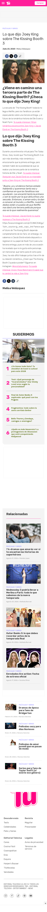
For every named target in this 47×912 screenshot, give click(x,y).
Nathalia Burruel (25, 601)
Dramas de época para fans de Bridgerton (29, 710)
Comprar (40, 3)
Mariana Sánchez (25, 717)
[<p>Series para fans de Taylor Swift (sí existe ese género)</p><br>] (10, 766)
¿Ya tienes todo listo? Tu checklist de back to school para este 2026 (24, 368)
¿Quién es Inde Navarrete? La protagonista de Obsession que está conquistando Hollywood (24, 433)
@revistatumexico (20, 266)
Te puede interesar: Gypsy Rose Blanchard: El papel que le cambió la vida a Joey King (23, 270)
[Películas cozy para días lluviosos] (10, 726)
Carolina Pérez (24, 680)
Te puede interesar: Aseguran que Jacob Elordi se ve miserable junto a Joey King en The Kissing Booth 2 (22, 177)
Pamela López (24, 558)
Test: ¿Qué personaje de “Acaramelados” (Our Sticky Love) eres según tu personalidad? (24, 383)
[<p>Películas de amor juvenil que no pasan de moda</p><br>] (10, 742)
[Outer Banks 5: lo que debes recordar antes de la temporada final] (23, 617)
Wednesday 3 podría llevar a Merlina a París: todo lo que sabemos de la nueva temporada (22, 593)
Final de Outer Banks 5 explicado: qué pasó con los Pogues (24, 397)
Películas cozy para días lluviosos (30, 728)
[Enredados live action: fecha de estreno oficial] (23, 658)
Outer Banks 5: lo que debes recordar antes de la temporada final (22, 636)
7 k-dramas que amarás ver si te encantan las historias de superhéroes (23, 552)
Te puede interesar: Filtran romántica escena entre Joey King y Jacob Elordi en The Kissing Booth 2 (22, 126)
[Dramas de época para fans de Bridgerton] (10, 707)
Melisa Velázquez (23, 49)
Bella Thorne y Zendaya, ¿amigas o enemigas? (22, 419)
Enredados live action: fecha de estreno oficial (22, 675)
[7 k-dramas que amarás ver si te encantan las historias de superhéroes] (23, 533)
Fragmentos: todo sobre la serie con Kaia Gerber (24, 409)
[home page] (8, 3)
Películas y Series (10, 28)
